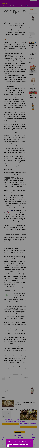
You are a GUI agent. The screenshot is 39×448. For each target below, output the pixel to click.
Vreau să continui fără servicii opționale (16, 444)
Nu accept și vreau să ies (24, 444)
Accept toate (8, 444)
